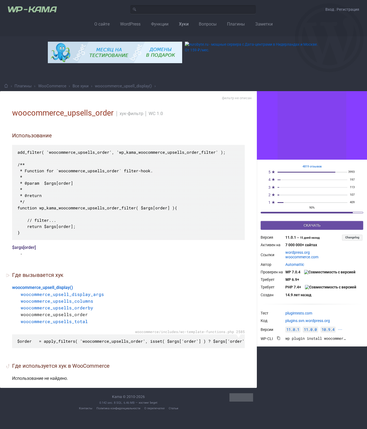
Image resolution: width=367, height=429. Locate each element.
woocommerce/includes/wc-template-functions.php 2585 (190, 331)
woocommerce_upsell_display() (123, 86)
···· (340, 329)
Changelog (352, 237)
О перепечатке (154, 408)
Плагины (23, 86)
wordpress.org (297, 252)
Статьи (173, 408)
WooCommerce (52, 86)
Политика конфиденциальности (118, 408)
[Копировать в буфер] (278, 338)
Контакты (85, 408)
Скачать (312, 225)
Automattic (294, 264)
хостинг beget (148, 403)
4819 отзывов (312, 166)
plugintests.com (298, 313)
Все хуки (81, 86)
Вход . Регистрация (342, 9)
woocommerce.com (301, 257)
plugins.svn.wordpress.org (307, 321)
